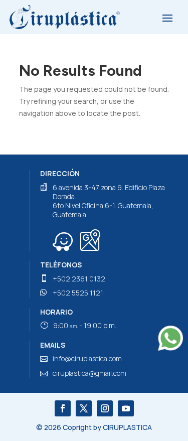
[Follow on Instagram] (105, 408)
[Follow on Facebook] (63, 408)
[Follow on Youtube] (126, 408)
